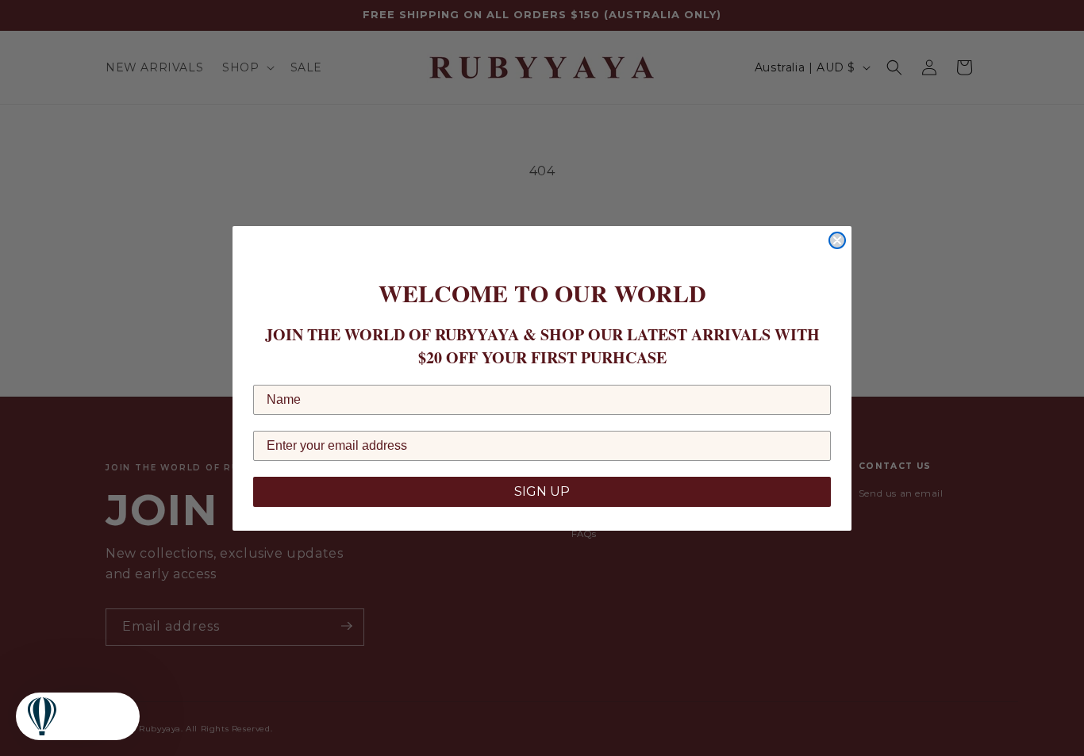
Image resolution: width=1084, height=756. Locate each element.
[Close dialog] (837, 240)
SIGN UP (542, 491)
